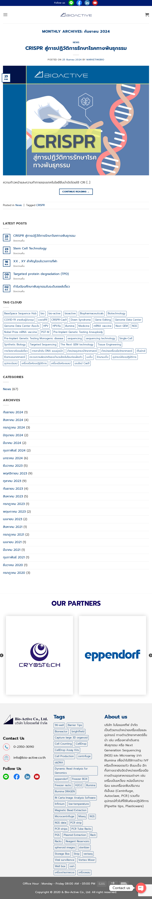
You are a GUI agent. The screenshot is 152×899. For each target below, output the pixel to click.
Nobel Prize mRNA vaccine (20, 332)
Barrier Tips (75, 725)
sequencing (74, 338)
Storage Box (62, 854)
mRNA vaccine (102, 326)
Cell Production (64, 756)
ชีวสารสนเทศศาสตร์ (14, 357)
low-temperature (79, 804)
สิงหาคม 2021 (12, 527)
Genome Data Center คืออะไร (21, 326)
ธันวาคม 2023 (13, 465)
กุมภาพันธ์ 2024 (14, 450)
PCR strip (76, 823)
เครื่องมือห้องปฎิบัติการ (34, 363)
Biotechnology (116, 313)
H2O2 (78, 785)
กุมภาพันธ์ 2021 (14, 557)
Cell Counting (63, 744)
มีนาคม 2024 (12, 443)
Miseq (82, 816)
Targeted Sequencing (43, 344)
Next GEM (122, 326)
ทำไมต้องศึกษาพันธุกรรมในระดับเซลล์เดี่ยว (41, 287)
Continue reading (76, 191)
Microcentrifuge (64, 816)
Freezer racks (63, 785)
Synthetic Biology (15, 344)
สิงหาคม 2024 (13, 420)
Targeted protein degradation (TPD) (41, 274)
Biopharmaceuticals (92, 313)
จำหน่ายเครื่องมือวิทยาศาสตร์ (116, 351)
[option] (39, 655)
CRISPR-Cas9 (59, 320)
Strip (76, 854)
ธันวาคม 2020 (13, 565)
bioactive (70, 313)
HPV (45, 326)
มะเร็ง (89, 357)
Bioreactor (61, 731)
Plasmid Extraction (75, 835)
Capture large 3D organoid (71, 737)
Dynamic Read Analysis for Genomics (71, 771)
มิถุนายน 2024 (13, 435)
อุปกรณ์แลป (10, 363)
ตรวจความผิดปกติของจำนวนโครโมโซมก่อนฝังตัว (55, 357)
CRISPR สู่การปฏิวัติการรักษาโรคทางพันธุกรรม (76, 48)
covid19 (42, 320)
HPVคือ (57, 326)
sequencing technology (100, 338)
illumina (69, 326)
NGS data (60, 823)
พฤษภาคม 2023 (14, 511)
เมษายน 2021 (12, 542)
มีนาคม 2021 (11, 549)
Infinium (60, 804)
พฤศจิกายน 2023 (15, 473)
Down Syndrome (81, 320)
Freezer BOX (79, 779)
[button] (5, 14)
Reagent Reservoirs (77, 841)
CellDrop (81, 744)
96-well (59, 725)
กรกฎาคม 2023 (14, 504)
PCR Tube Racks (81, 829)
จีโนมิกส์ (141, 351)
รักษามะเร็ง (102, 357)
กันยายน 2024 (13, 412)
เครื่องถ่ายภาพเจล (64, 872)
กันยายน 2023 (13, 488)
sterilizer (84, 847)
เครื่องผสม (84, 872)
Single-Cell (125, 338)
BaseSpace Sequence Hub (20, 313)
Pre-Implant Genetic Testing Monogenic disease (33, 338)
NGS (134, 326)
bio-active (54, 313)
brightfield (78, 731)
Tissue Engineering (109, 344)
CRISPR (40, 205)
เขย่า (72, 866)
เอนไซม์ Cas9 (82, 363)
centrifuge (84, 756)
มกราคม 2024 (13, 458)
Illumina (90, 785)
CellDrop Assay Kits (67, 750)
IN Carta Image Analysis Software (75, 798)
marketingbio (95, 59)
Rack (93, 835)
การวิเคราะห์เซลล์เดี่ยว (16, 351)
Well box (60, 866)
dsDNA (59, 762)
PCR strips (61, 829)
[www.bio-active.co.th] (76, 14)
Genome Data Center (128, 320)
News (76, 42)
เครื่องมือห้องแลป (60, 363)
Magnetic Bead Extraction (70, 810)
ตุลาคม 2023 (12, 481)
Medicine (83, 326)
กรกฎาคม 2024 (14, 427)
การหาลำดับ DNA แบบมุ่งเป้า (47, 351)
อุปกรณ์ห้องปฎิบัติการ (125, 357)
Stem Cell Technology (30, 248)
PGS (57, 835)
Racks (58, 841)
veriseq (88, 854)
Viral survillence (64, 860)
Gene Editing (103, 320)
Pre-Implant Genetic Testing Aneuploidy (78, 332)
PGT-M (45, 332)
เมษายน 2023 (12, 519)
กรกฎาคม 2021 (13, 534)
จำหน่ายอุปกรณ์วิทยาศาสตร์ (82, 351)
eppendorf (61, 779)
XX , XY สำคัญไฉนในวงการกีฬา (35, 261)
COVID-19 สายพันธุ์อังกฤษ (19, 320)
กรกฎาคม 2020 (14, 572)
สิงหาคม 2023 (13, 496)
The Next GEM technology (76, 344)
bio (42, 313)
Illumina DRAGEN (65, 791)
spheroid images (65, 847)
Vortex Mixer (86, 860)
